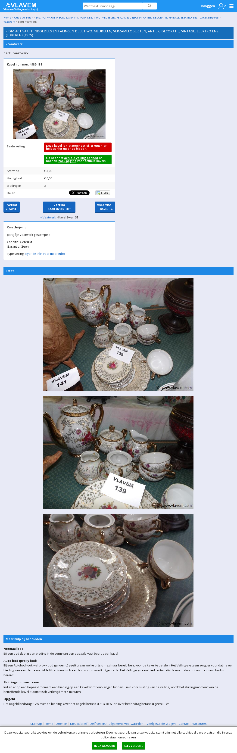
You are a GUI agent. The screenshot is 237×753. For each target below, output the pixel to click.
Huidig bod (14, 178)
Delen (11, 193)
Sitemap (36, 724)
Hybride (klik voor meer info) (45, 254)
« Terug (59, 207)
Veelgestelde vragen (161, 724)
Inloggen (208, 6)
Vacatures (199, 724)
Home (7, 17)
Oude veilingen (23, 17)
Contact (184, 724)
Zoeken (61, 724)
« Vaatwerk (14, 44)
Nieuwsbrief (78, 724)
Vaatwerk (9, 21)
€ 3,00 (48, 171)
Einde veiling (16, 146)
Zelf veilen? (98, 724)
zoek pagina (67, 161)
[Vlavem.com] (20, 5)
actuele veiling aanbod (81, 158)
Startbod (13, 171)
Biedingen (14, 186)
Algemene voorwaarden (126, 724)
